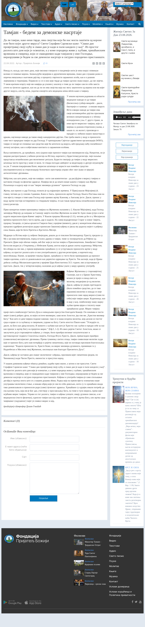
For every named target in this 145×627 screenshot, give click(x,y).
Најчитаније (127, 151)
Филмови (132, 228)
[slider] (136, 116)
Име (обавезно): (18, 438)
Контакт (113, 581)
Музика (113, 576)
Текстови (114, 545)
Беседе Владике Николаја (132, 168)
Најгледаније (126, 145)
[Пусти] (117, 117)
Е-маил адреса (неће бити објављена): (16, 448)
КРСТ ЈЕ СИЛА (132, 467)
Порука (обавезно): (17, 465)
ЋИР (64, 4)
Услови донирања (119, 586)
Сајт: (24, 456)
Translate (136, 6)
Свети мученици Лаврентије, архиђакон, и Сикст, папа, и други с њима (129, 47)
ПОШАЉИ (43, 498)
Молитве (114, 566)
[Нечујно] (133, 117)
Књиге (112, 571)
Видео (112, 540)
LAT (72, 4)
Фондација (115, 535)
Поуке (112, 561)
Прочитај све (134, 102)
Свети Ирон (127, 63)
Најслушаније (127, 157)
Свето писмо (116, 556)
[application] (126, 117)
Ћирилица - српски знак (95, 584)
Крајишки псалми (92, 564)
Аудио (112, 550)
